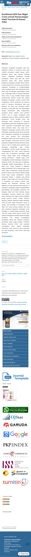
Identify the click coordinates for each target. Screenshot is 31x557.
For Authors (6, 517)
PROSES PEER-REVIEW (9, 350)
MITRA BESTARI (7, 346)
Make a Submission (9, 527)
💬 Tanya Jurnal (23, 553)
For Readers (6, 515)
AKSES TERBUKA (8, 343)
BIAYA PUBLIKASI (8, 359)
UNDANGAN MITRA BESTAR (11, 365)
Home (3, 5)
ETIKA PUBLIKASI (8, 353)
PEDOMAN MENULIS (9, 362)
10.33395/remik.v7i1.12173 (12, 52)
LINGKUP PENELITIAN (9, 337)
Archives (9, 5)
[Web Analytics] (5, 387)
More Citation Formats (8, 265)
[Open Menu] (1, 1)
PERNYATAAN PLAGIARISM (11, 356)
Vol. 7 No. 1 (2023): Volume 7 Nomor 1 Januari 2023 (14, 7)
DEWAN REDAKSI (8, 334)
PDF (5, 242)
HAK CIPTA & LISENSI (9, 340)
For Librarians (6, 520)
